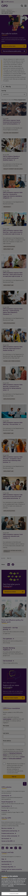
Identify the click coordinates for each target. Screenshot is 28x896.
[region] (14, 884)
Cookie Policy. (10, 885)
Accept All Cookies (14, 893)
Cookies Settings (14, 889)
